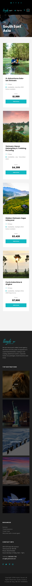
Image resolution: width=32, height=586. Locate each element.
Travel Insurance (7, 529)
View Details (16, 101)
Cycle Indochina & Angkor (14, 283)
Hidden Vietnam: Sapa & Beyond (16, 219)
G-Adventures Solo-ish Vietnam (15, 79)
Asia (16, 471)
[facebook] (13, 3)
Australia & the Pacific (16, 499)
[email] (11, 3)
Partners (5, 527)
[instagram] (21, 3)
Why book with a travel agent (11, 533)
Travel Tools (6, 531)
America (16, 413)
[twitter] (18, 3)
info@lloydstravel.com (9, 559)
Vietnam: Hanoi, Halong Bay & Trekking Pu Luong (16, 148)
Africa (16, 384)
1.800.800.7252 (12, 557)
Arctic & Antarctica (16, 442)
